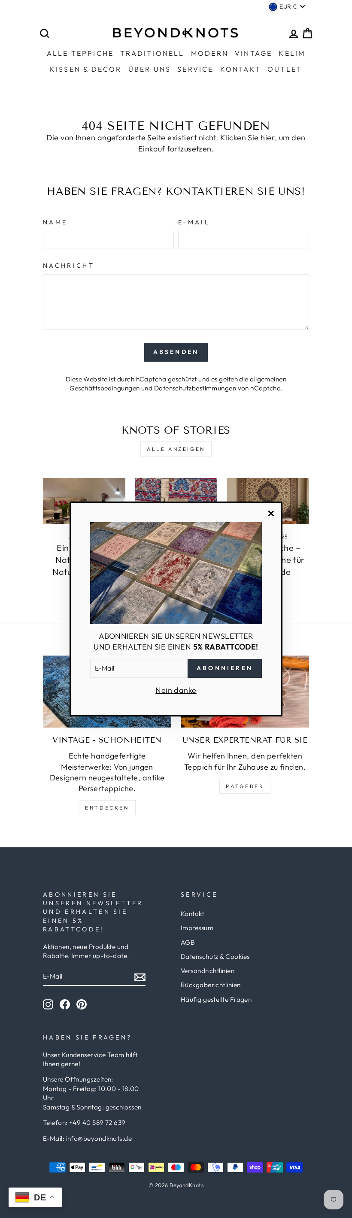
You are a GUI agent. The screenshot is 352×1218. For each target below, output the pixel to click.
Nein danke (176, 690)
